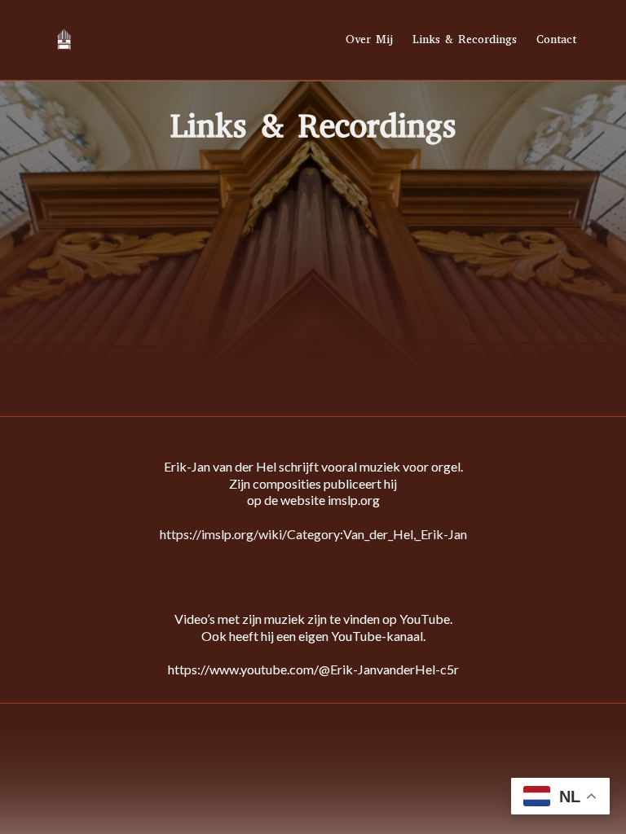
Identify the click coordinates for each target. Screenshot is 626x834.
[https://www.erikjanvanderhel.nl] (63, 40)
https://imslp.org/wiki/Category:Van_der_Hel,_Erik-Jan (313, 534)
